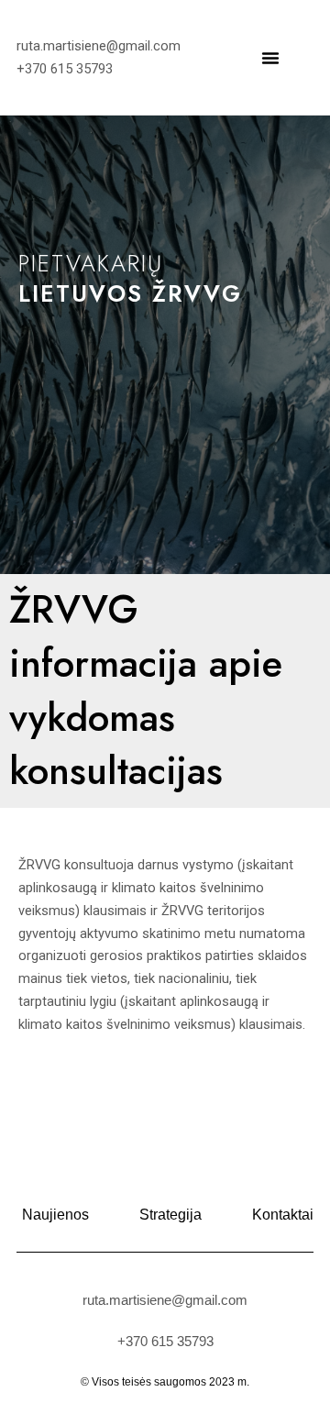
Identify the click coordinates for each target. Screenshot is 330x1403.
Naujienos (55, 1214)
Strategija (170, 1214)
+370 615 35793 (165, 1341)
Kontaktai (283, 1214)
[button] (270, 58)
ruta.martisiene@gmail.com (165, 1300)
